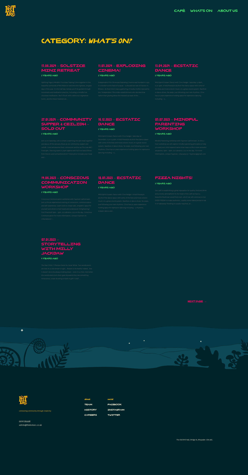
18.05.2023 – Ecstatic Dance (119, 180)
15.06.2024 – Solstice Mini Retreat (63, 68)
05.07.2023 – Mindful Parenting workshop (176, 124)
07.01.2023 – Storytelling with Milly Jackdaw (61, 246)
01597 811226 (24, 421)
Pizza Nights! (173, 178)
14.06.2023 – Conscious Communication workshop (65, 182)
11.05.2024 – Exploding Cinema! (122, 68)
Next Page (197, 301)
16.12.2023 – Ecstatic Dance (119, 122)
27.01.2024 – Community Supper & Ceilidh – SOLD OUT (66, 124)
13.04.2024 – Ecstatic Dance (176, 68)
